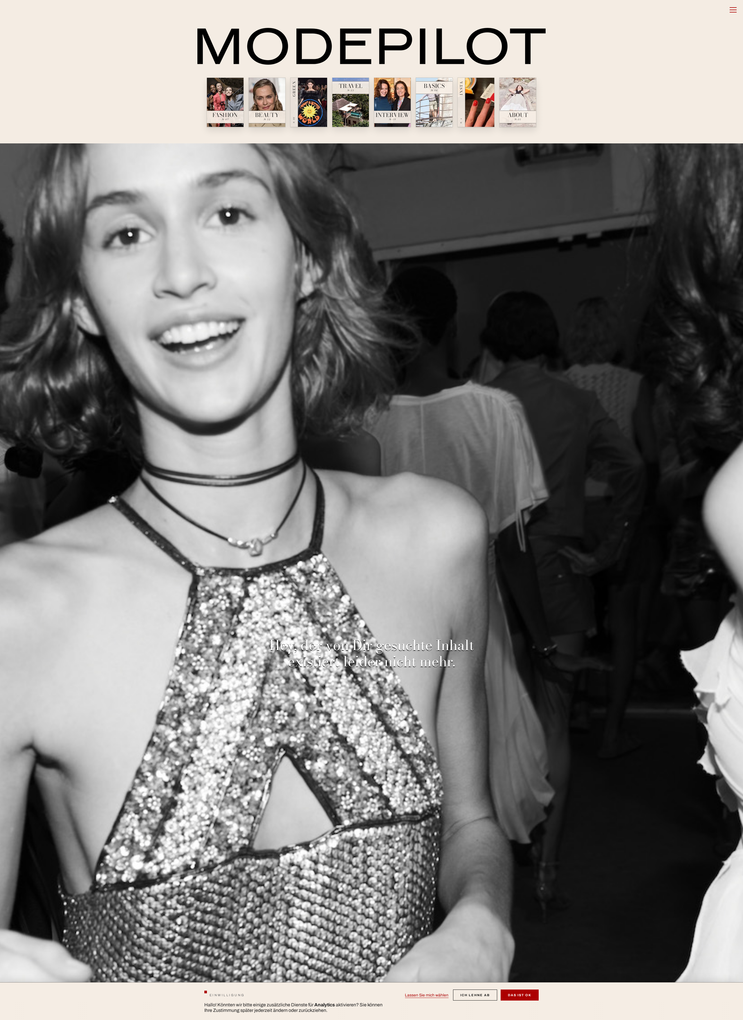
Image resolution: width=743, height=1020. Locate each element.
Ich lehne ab (475, 995)
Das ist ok (519, 995)
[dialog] (371, 1001)
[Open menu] (733, 10)
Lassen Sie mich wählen (426, 995)
